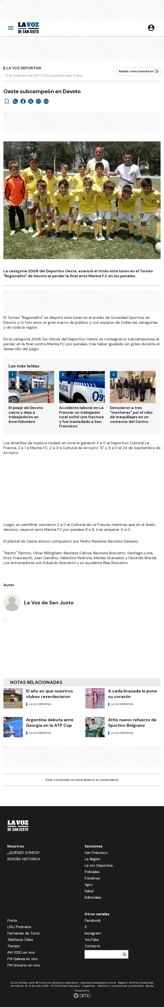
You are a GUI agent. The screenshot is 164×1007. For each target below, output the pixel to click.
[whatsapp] (15, 101)
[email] (38, 101)
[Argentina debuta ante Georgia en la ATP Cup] (13, 727)
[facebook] (23, 101)
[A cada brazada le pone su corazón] (95, 698)
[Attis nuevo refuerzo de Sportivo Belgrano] (95, 727)
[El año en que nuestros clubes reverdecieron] (13, 698)
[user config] (151, 28)
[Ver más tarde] (6, 101)
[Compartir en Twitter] (30, 101)
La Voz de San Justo (48, 602)
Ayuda (149, 986)
